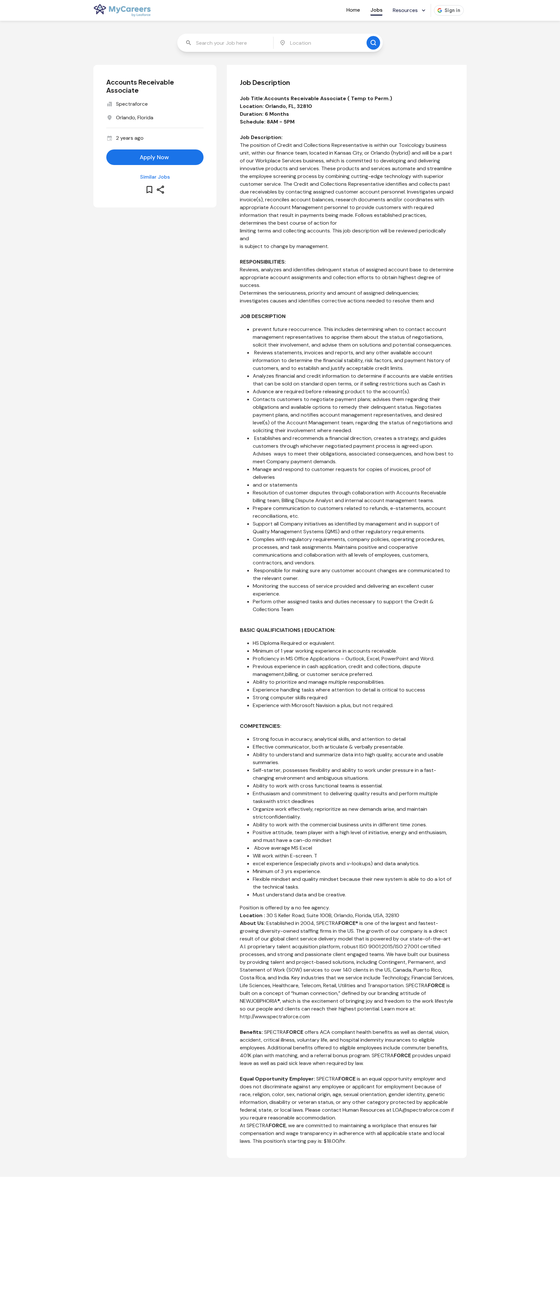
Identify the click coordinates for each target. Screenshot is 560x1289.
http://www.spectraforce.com (275, 1016)
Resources (405, 10)
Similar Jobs (155, 176)
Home (353, 9)
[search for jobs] (373, 43)
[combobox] (225, 43)
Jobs (376, 9)
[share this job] (160, 190)
